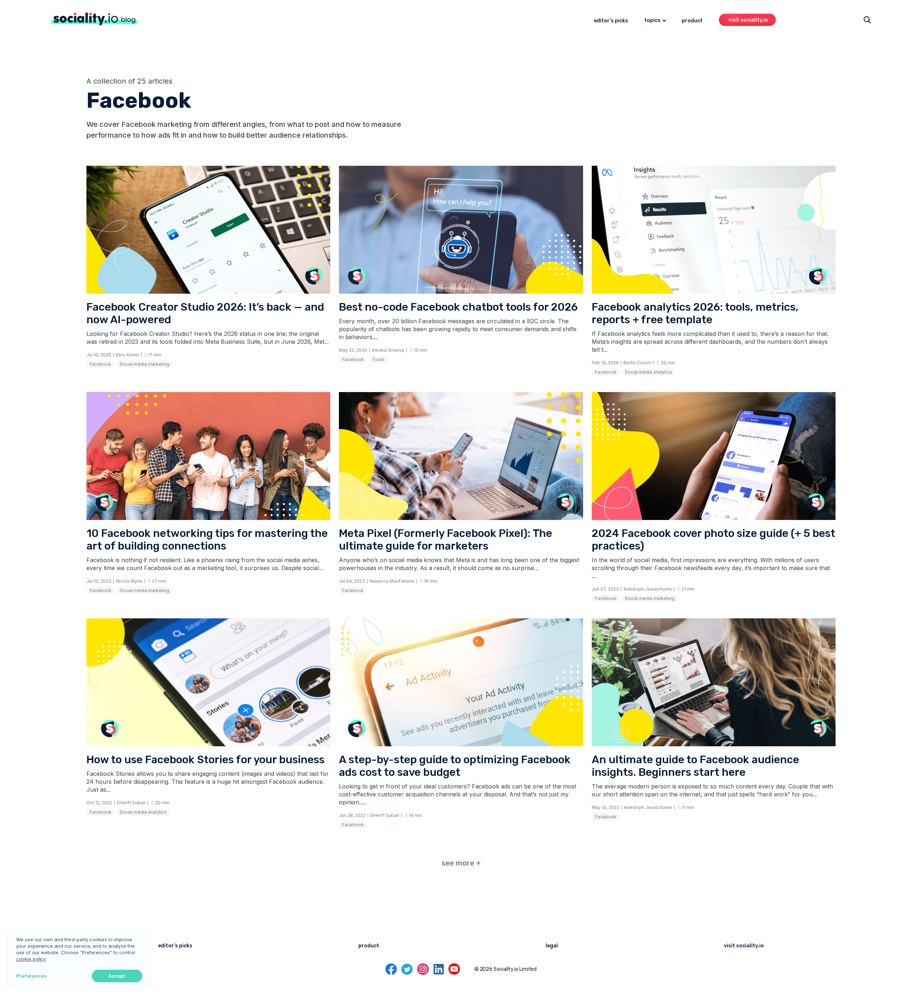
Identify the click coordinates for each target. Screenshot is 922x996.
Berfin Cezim (637, 362)
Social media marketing (144, 364)
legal (552, 946)
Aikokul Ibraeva (388, 350)
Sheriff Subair (131, 802)
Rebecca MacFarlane (392, 581)
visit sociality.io (748, 20)
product (692, 21)
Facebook (100, 364)
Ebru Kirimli (127, 354)
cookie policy (30, 959)
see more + (461, 863)
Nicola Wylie (129, 581)
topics (652, 20)
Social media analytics (648, 372)
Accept (117, 976)
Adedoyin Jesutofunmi (647, 589)
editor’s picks (611, 21)
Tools (378, 359)
